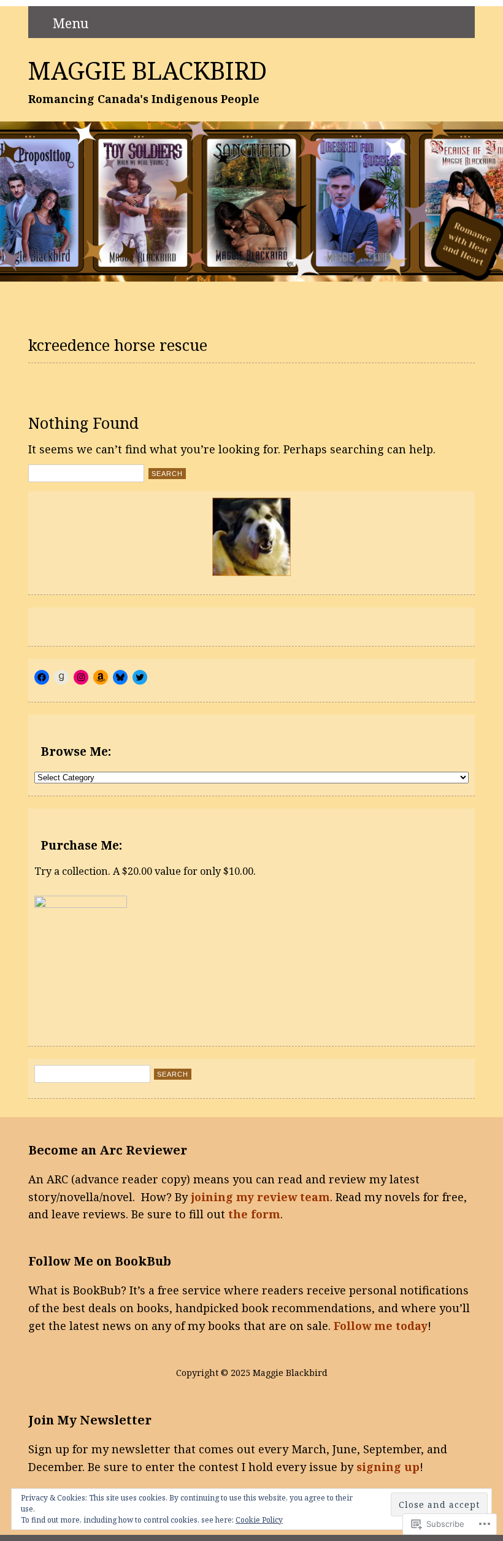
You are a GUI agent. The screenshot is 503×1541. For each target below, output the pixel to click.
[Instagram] (81, 677)
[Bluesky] (120, 677)
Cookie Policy (259, 1520)
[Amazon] (100, 677)
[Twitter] (139, 677)
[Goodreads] (61, 677)
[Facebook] (41, 677)
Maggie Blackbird (147, 70)
